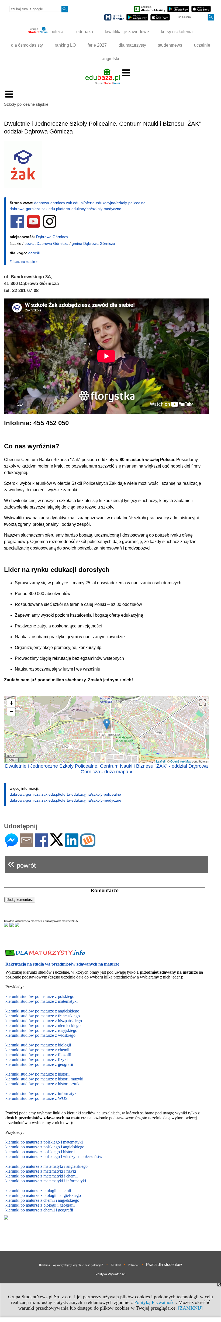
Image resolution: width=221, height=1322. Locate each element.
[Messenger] (11, 844)
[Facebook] (41, 844)
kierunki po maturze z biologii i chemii (38, 1190)
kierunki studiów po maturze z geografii (39, 1064)
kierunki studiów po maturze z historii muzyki (44, 1079)
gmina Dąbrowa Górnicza (93, 243)
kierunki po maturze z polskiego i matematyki (44, 1142)
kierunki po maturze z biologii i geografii (40, 1205)
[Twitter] (56, 843)
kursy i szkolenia (177, 31)
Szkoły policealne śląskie (26, 104)
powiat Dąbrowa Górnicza (46, 243)
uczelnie (202, 45)
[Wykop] (87, 844)
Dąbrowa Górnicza (52, 237)
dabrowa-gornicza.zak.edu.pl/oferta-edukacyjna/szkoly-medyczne (65, 209)
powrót (22, 863)
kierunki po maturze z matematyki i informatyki (45, 1181)
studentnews (170, 45)
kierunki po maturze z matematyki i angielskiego (46, 1166)
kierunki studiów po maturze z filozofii (38, 1054)
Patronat (133, 1264)
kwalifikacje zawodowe (127, 31)
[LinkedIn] (71, 844)
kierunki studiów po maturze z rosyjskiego (41, 1030)
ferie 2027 (97, 45)
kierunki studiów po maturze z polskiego (39, 996)
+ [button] (11, 703)
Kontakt (116, 1264)
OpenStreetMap (180, 761)
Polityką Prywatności (155, 1302)
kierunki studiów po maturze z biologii (38, 1045)
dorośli (34, 253)
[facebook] (17, 227)
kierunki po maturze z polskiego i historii (40, 1151)
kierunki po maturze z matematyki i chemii (41, 1176)
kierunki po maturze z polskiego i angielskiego (44, 1147)
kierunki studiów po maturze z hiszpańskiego (43, 1020)
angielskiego (70, 1195)
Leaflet (160, 761)
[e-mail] (26, 844)
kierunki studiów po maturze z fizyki (36, 1059)
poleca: (56, 31)
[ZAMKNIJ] (190, 1308)
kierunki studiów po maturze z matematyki (41, 1001)
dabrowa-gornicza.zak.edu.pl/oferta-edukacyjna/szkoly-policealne (90, 203)
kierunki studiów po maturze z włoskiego (40, 1035)
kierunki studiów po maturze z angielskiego (42, 1011)
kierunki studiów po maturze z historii (37, 1074)
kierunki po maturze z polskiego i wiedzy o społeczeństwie (55, 1156)
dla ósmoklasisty (27, 45)
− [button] (11, 711)
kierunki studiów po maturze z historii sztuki (43, 1083)
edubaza (84, 31)
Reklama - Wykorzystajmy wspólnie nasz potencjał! (71, 1264)
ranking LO (65, 45)
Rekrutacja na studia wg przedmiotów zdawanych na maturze (62, 964)
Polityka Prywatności (110, 1274)
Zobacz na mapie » (24, 262)
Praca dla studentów (164, 1264)
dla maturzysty (132, 45)
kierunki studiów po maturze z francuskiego (42, 1016)
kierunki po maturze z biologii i (32, 1195)
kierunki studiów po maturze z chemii (37, 1050)
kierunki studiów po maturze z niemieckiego (43, 1025)
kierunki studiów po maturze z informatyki (41, 1093)
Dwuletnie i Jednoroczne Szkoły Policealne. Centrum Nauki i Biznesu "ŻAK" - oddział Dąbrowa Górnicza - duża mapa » (106, 768)
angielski (110, 58)
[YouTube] (33, 227)
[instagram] (49, 227)
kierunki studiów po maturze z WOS (36, 1098)
